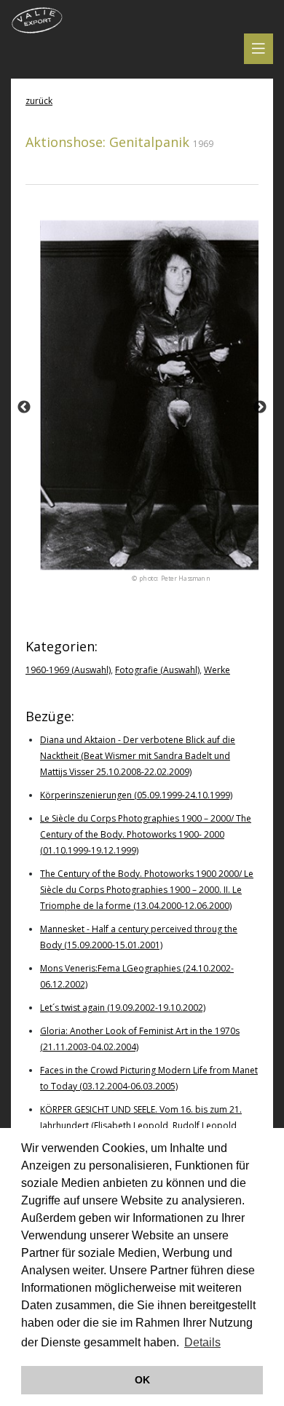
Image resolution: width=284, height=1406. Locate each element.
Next (260, 407)
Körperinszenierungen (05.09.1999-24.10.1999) (136, 795)
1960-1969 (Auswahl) (68, 670)
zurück (38, 101)
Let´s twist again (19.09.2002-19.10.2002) (122, 1007)
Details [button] (202, 1342)
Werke (217, 670)
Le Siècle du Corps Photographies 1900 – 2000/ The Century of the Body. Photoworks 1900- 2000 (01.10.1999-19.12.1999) (145, 834)
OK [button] (142, 1380)
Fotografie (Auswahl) (157, 670)
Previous (24, 407)
